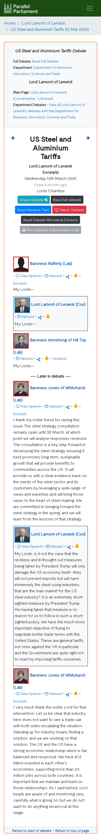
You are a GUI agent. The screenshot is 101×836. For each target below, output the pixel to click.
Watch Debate (71, 209)
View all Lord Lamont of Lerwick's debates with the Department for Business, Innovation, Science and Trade (49, 110)
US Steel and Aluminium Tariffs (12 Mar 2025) (49, 29)
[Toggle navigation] (89, 8)
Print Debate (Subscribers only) (52, 229)
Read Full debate (67, 199)
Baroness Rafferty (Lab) (51, 263)
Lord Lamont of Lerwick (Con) (58, 304)
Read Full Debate (45, 61)
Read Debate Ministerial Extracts (50, 219)
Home (10, 23)
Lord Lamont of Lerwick (43, 23)
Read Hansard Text (33, 209)
